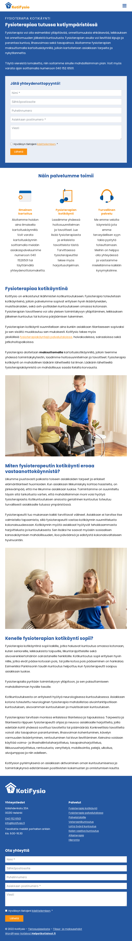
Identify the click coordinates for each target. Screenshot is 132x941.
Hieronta (74, 840)
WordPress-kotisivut (30, 933)
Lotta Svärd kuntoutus (82, 826)
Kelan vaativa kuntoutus (84, 831)
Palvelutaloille (77, 817)
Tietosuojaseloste (39, 929)
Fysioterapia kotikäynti (83, 808)
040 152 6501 (13, 818)
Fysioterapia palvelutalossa (86, 813)
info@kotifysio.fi (15, 823)
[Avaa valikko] (124, 5)
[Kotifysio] (25, 788)
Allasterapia (76, 835)
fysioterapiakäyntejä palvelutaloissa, (46, 337)
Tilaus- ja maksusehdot (67, 929)
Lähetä (18, 152)
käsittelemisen (46, 144)
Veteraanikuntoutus (81, 822)
